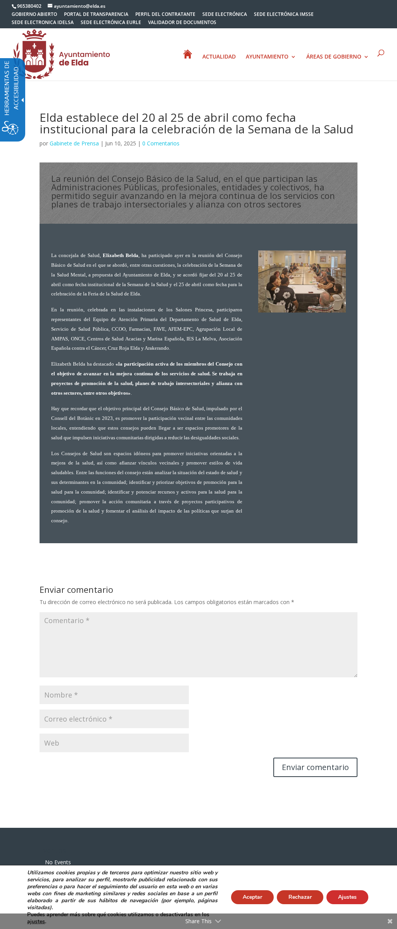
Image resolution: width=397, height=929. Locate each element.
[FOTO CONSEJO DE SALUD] (301, 312)
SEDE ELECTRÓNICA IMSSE (284, 14)
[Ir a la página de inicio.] (61, 53)
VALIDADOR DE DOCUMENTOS (182, 23)
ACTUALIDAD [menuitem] (219, 57)
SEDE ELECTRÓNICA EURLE (111, 23)
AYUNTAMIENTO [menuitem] (267, 57)
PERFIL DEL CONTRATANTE (165, 14)
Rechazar (300, 897)
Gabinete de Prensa (74, 143)
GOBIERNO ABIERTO (34, 14)
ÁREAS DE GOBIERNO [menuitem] (333, 57)
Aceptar (252, 897)
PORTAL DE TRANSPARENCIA (96, 14)
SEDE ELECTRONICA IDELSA (43, 23)
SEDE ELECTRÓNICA (224, 14)
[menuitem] (34, 16)
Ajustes (347, 897)
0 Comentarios (161, 143)
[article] (315, 767)
